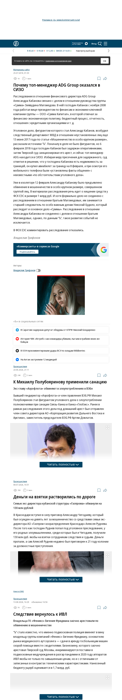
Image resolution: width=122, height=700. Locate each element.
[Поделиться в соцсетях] (105, 78)
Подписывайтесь (27, 251)
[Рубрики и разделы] (105, 43)
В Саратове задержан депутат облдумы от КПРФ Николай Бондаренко (57, 329)
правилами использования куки (58, 61)
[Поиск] (100, 43)
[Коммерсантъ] (16, 43)
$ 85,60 (30, 50)
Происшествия (20, 366)
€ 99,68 (40, 50)
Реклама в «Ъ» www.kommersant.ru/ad (61, 19)
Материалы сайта (21, 69)
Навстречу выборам (85, 50)
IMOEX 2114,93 (63, 50)
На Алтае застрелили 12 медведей (38, 359)
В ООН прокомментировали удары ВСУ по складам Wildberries (52, 350)
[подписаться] (39, 270)
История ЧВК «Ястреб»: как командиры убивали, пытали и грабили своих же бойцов (60, 340)
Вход (94, 43)
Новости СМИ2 (18, 591)
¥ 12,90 (50, 50)
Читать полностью (61, 464)
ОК (104, 60)
